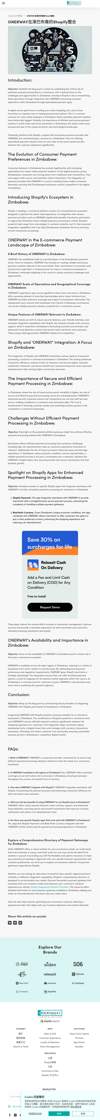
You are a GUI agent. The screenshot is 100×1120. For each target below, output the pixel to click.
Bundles (79, 1046)
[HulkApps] (74, 2)
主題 (50, 1057)
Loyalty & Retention (50, 1042)
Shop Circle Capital (79, 1033)
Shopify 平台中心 (50, 1075)
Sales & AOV (50, 1033)
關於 (21, 1033)
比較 (50, 1066)
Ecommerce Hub (50, 1070)
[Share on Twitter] (15, 923)
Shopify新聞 (50, 1062)
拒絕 (83, 1113)
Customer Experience (50, 1037)
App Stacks (79, 1042)
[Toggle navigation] (3, 3)
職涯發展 (20, 1037)
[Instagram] (15, 1115)
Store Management (50, 1046)
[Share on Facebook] (10, 923)
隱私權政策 (75, 1106)
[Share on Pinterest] (20, 923)
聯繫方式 (20, 1042)
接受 (59, 1113)
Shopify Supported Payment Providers (50, 886)
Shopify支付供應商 (15, 16)
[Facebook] (10, 1115)
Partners (79, 1037)
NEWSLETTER (49, 1089)
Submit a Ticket (20, 1046)
